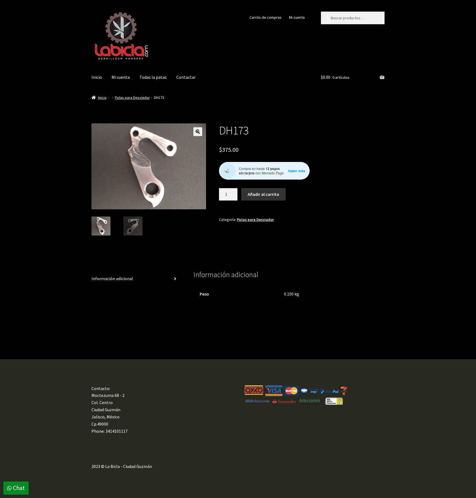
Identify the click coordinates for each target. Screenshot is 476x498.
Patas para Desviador (132, 97)
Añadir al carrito (263, 194)
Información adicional (112, 278)
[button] (197, 131)
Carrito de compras (266, 17)
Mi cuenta (297, 17)
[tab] (136, 279)
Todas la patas (153, 77)
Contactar (186, 77)
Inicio (96, 77)
